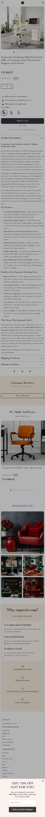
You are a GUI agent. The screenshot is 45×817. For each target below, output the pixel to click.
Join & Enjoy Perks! (22, 810)
